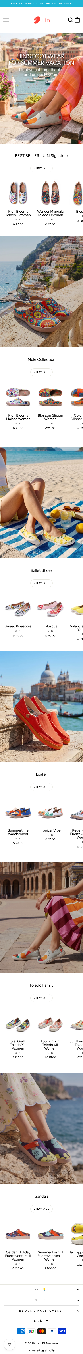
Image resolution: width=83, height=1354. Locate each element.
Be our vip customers (40, 1310)
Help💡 (40, 1289)
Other (40, 1300)
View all (41, 168)
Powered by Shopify (41, 1350)
